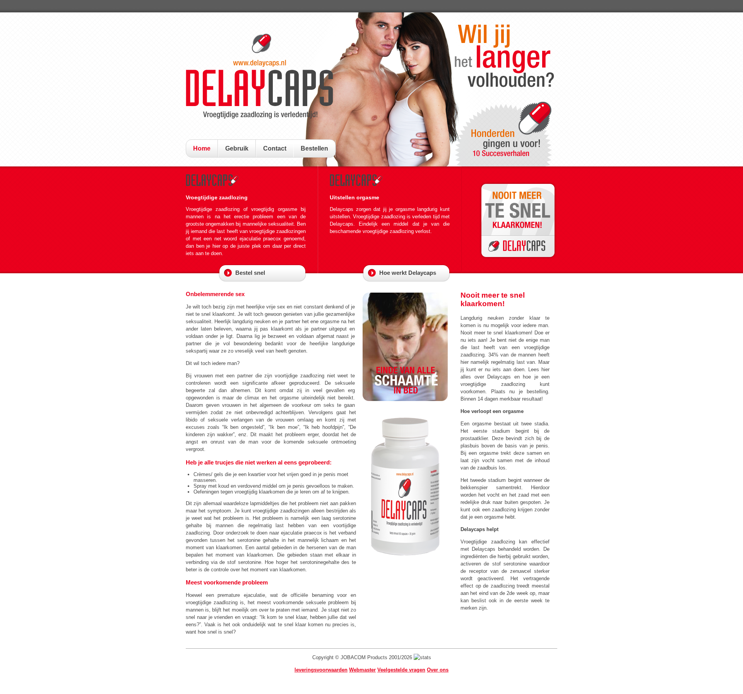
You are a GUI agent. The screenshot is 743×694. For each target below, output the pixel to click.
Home (202, 148)
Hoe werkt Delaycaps (407, 272)
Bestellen (314, 148)
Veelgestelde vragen (401, 670)
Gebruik (236, 148)
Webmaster (362, 670)
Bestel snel (250, 272)
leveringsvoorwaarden (321, 670)
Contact (274, 148)
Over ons (438, 670)
